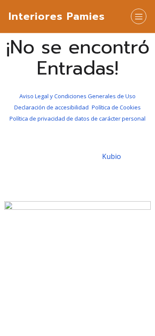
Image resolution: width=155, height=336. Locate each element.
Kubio (111, 156)
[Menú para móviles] (138, 16)
